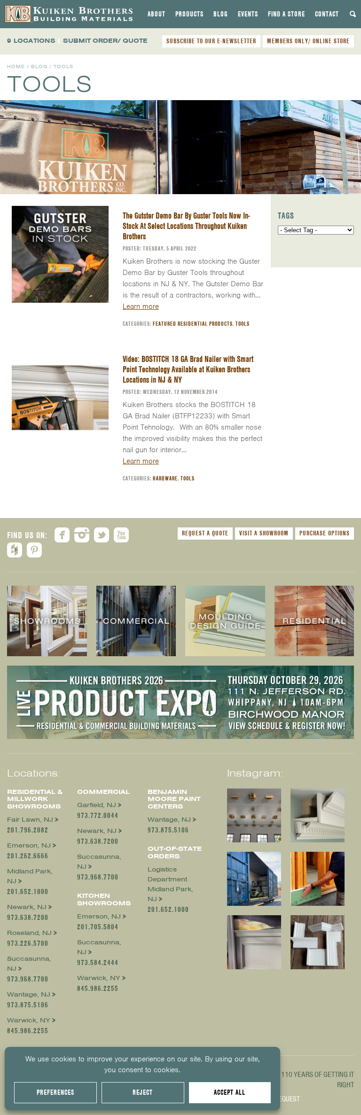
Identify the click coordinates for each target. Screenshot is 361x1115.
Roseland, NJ (29, 933)
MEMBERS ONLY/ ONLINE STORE (308, 41)
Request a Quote (205, 533)
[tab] (156, 14)
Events (248, 14)
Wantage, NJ (28, 994)
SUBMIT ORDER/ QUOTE (105, 41)
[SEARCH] (353, 14)
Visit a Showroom (264, 533)
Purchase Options (324, 533)
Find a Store (286, 14)
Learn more (141, 306)
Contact (327, 14)
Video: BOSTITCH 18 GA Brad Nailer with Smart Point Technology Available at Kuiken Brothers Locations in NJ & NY (188, 369)
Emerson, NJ (29, 845)
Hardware (165, 478)
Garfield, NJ (96, 805)
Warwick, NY (28, 1020)
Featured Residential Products (193, 324)
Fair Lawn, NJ (30, 820)
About (156, 14)
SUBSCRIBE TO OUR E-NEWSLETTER (211, 41)
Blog (220, 14)
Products (189, 14)
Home (16, 66)
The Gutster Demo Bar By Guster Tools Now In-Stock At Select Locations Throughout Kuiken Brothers (186, 226)
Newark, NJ (27, 907)
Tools (242, 324)
